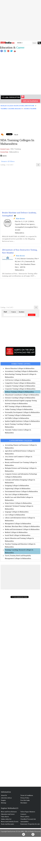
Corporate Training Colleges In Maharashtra (20, 389)
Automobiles (24, 821)
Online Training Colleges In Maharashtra (19, 409)
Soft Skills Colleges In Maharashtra (17, 418)
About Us (4, 795)
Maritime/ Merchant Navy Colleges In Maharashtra (22, 526)
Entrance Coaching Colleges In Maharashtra (20, 398)
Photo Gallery (24, 816)
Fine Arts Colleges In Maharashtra (16, 494)
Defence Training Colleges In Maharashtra (19, 392)
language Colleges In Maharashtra (16, 512)
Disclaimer (23, 803)
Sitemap (3, 803)
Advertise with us (6, 798)
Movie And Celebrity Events (9, 821)
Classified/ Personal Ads (28, 819)
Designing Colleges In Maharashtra (17, 485)
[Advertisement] (20, 20)
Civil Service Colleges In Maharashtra (18, 380)
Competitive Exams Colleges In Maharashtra (20, 383)
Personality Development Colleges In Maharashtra (22, 412)
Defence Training (30, 109)
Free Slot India (25, 800)
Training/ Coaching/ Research (11, 109)
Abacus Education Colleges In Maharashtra (19, 368)
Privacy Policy (24, 798)
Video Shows (5, 816)
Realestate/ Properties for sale (30, 824)
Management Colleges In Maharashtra (18, 523)
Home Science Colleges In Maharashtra (18, 503)
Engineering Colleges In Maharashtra (17, 488)
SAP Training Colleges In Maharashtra (18, 415)
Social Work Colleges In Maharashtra (17, 535)
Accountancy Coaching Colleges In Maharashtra (21, 371)
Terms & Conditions (26, 795)
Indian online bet (6, 819)
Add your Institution (30, 101)
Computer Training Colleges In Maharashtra (20, 386)
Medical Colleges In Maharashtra (16, 532)
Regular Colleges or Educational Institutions (17, 106)
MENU (4, 156)
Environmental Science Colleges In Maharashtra (21, 491)
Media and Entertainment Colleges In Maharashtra (22, 529)
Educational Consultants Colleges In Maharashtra (22, 395)
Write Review (20, 219)
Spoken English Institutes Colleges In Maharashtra (22, 421)
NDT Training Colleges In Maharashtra (18, 406)
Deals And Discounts (7, 824)
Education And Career (8, 814)
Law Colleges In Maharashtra (15, 515)
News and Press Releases (9, 812)
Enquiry (3, 800)
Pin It (16, 135)
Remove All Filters (7, 161)
